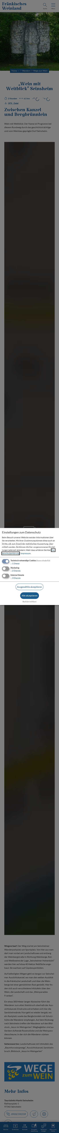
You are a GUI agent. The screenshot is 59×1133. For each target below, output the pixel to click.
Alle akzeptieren (30, 595)
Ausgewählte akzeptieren (29, 586)
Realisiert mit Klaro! (30, 602)
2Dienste (15, 570)
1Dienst (15, 563)
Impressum (26, 553)
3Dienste (15, 578)
